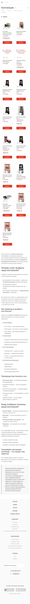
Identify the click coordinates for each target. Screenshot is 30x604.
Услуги (15, 507)
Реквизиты (15, 528)
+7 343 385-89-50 (15, 571)
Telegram (11, 581)
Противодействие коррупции (15, 545)
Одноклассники (19, 581)
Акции (15, 504)
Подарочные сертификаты (15, 548)
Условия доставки (15, 541)
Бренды (15, 510)
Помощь (15, 553)
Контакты (15, 522)
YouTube (15, 581)
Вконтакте (7, 581)
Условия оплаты (15, 539)
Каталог (15, 501)
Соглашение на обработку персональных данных (15, 531)
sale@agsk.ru (16, 573)
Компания (15, 519)
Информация (15, 536)
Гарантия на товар (15, 543)
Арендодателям (15, 526)
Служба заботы (15, 513)
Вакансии (15, 524)
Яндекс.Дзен (23, 581)
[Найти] (26, 2)
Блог (15, 556)
